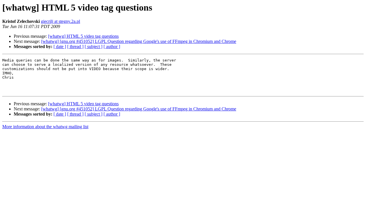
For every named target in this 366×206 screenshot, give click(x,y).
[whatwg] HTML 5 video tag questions (83, 36)
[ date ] (59, 46)
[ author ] (112, 46)
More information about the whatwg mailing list (45, 126)
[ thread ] (75, 46)
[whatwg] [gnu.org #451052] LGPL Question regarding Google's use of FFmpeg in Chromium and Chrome (138, 41)
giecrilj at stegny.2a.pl (60, 21)
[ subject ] (93, 46)
